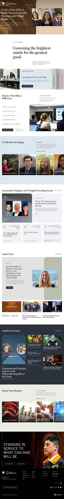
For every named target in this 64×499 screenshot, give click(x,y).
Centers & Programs (41, 4)
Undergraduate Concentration (11, 124)
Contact (41, 2)
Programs (24, 471)
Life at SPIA (24, 477)
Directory (45, 2)
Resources (34, 471)
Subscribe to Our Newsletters (10, 487)
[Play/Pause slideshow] (6, 30)
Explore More (58, 330)
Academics (26, 4)
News (57, 4)
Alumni (54, 4)
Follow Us (50, 2)
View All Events (58, 190)
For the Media (45, 473)
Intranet (61, 2)
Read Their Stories (4, 28)
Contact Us (45, 471)
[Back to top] (61, 483)
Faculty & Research (49, 4)
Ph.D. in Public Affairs (8, 115)
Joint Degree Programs (9, 119)
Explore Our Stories (40, 151)
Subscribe (55, 2)
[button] (6, 178)
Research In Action (40, 398)
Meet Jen (9, 287)
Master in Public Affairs (9, 106)
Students (35, 4)
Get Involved (45, 475)
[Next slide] (9, 30)
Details (36, 213)
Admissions (31, 4)
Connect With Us (19, 129)
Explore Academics (27, 86)
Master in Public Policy (9, 111)
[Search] (59, 2)
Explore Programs (8, 129)
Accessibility (54, 471)
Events (61, 4)
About (37, 2)
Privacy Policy (55, 476)
